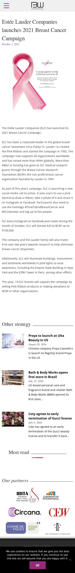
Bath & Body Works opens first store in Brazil (48, 374)
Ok (37, 565)
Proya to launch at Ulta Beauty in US (46, 338)
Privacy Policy (43, 546)
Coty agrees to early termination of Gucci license (50, 416)
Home (28, 546)
